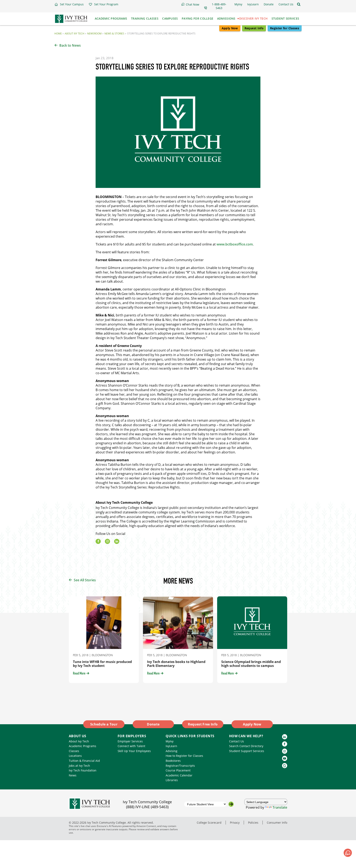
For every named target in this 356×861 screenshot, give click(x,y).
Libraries (172, 780)
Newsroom (94, 33)
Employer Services (130, 741)
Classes (74, 751)
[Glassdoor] (284, 765)
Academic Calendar (179, 775)
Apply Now (230, 28)
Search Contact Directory (246, 746)
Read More (79, 674)
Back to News (70, 45)
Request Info (254, 28)
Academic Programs (82, 746)
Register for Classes (284, 28)
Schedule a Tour (103, 724)
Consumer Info (277, 822)
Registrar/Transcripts (180, 766)
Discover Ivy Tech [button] (253, 18)
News (72, 775)
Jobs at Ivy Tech (79, 766)
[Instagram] (107, 541)
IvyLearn (171, 746)
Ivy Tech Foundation (82, 770)
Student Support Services (246, 751)
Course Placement (178, 770)
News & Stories (114, 33)
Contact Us (236, 741)
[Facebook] (98, 541)
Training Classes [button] (144, 18)
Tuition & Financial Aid (84, 761)
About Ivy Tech (74, 33)
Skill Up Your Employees (134, 751)
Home (58, 33)
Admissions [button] (226, 18)
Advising (171, 751)
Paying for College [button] (197, 18)
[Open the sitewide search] (299, 4)
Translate (280, 807)
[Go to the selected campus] (231, 804)
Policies (253, 822)
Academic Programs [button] (111, 18)
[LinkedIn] (116, 541)
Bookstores (173, 761)
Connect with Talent (131, 746)
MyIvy (169, 741)
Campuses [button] (170, 18)
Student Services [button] (285, 18)
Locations (75, 756)
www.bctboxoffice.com (235, 244)
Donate (153, 724)
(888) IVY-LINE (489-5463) (147, 806)
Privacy (235, 822)
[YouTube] (284, 758)
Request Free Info (203, 724)
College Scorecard (209, 822)
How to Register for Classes (184, 756)
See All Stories (85, 580)
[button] (69, 4)
